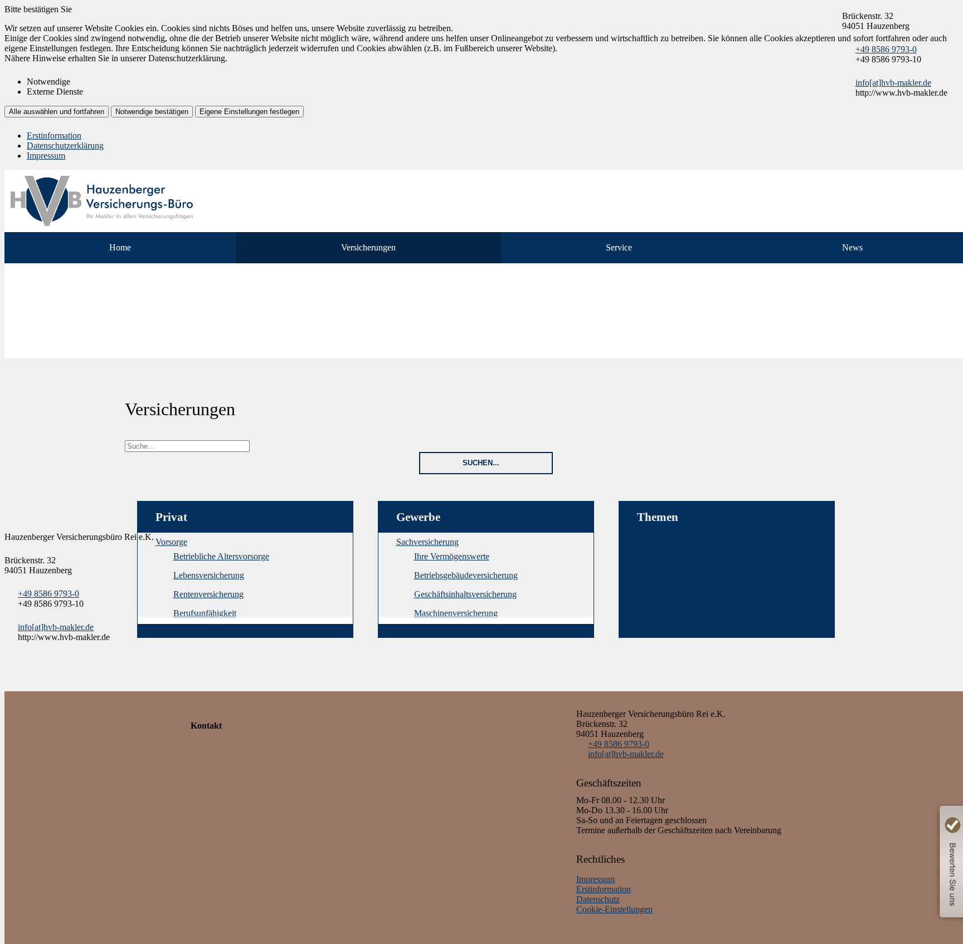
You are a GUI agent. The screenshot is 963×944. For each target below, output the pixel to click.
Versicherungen (368, 247)
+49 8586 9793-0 (886, 49)
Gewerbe (418, 516)
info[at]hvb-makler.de (893, 82)
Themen (657, 516)
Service (619, 247)
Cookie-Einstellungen (614, 909)
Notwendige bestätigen (151, 111)
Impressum (46, 155)
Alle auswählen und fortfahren (56, 111)
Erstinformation (54, 135)
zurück (19, 393)
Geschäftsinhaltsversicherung (465, 594)
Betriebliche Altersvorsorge (221, 556)
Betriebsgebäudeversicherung (466, 575)
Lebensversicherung (208, 575)
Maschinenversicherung (456, 613)
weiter (139, 393)
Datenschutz (598, 899)
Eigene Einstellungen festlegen (249, 111)
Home (120, 247)
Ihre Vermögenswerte (451, 556)
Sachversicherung (427, 542)
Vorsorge (171, 542)
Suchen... (481, 463)
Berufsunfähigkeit (204, 613)
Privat (171, 516)
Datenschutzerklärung (65, 145)
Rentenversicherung (208, 594)
